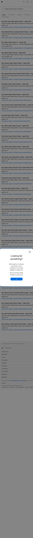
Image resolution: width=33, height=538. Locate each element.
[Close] (29, 252)
